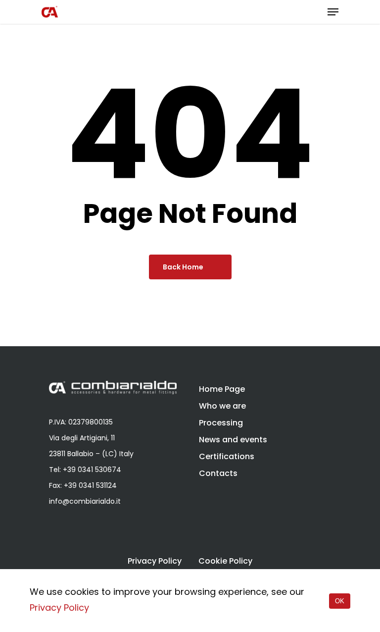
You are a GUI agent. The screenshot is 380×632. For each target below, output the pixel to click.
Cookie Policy (225, 561)
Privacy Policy (155, 561)
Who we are (222, 406)
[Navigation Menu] (333, 12)
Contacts (218, 473)
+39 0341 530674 (92, 469)
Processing (221, 422)
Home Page (222, 389)
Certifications (226, 456)
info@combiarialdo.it (85, 501)
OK (339, 601)
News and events (233, 439)
